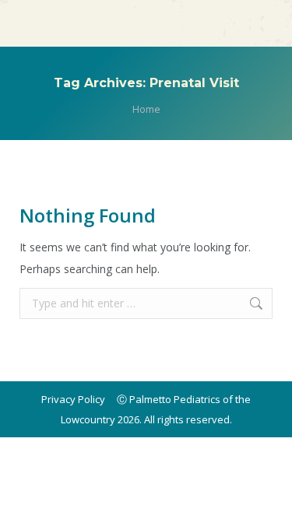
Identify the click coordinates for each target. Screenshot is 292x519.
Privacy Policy (73, 399)
